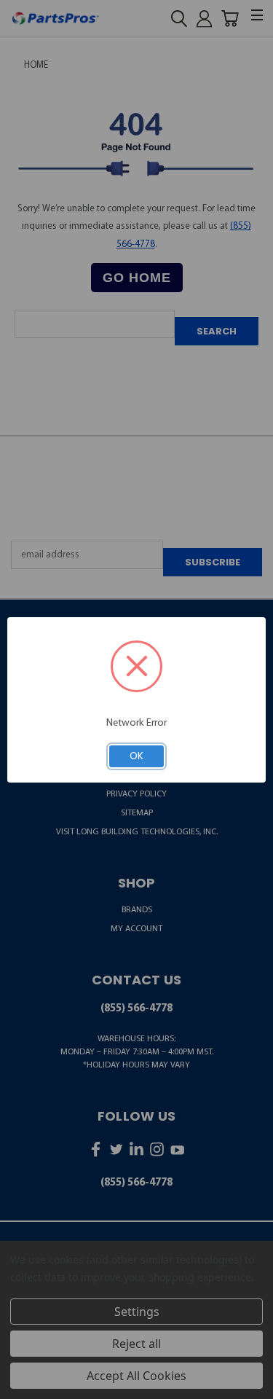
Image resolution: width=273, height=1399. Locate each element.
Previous (22, 1386)
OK (136, 755)
